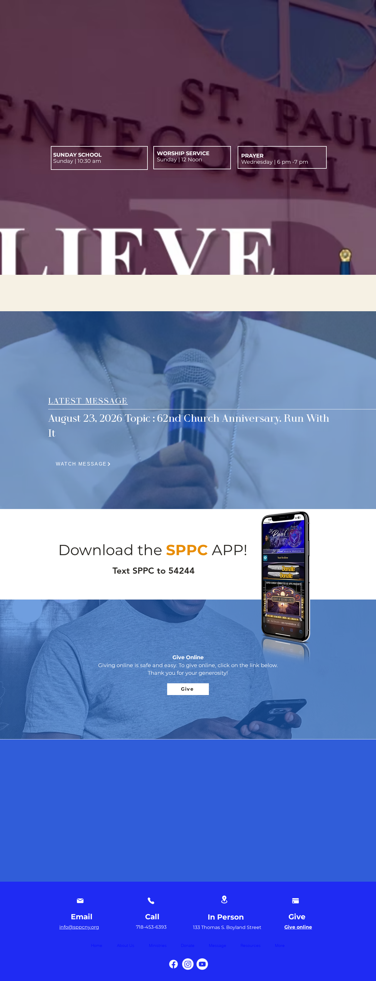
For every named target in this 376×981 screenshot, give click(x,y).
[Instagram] (188, 964)
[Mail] (80, 900)
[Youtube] (202, 964)
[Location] (224, 899)
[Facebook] (173, 964)
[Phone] (150, 900)
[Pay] (295, 900)
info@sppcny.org (79, 927)
